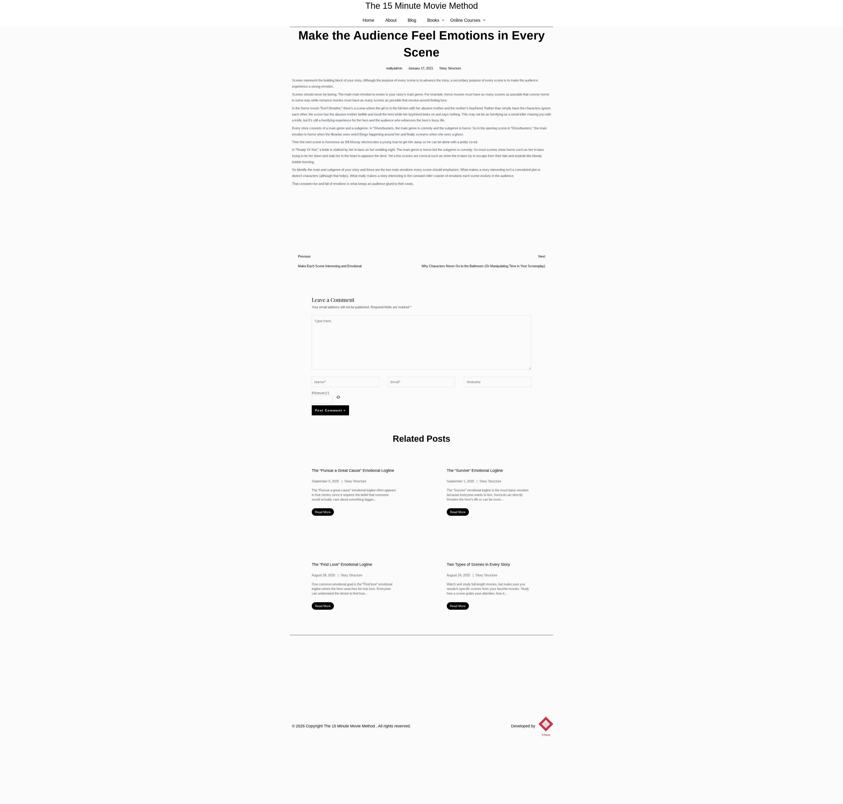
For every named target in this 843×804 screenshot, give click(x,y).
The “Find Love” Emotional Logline (342, 564)
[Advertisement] (421, 771)
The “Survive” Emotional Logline (475, 470)
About (391, 20)
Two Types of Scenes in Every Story (478, 564)
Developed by (523, 726)
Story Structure (450, 68)
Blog (412, 20)
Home (368, 20)
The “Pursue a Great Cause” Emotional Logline (353, 470)
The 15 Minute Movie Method (350, 726)
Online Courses (465, 20)
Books (433, 20)
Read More (323, 512)
